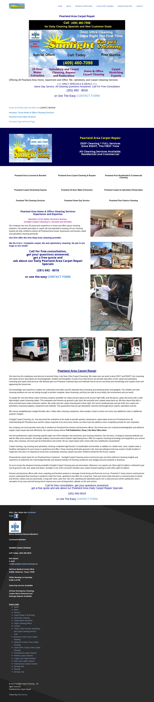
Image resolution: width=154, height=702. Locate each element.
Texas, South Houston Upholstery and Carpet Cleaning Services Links (27, 631)
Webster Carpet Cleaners (23, 655)
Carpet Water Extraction (23, 620)
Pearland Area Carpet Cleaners (26, 664)
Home (60, 6)
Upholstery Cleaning (105, 6)
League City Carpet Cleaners (25, 658)
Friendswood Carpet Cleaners (25, 653)
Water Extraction (125, 6)
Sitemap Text (19, 672)
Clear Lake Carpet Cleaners (24, 661)
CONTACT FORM (88, 95)
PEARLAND (22, 108)
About (68, 6)
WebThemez (22, 694)
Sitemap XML (19, 666)
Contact (139, 6)
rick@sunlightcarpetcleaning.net (23, 564)
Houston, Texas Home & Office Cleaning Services (31, 113)
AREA (34, 108)
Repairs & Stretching (83, 6)
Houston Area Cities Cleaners (22, 117)
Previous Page (15, 122)
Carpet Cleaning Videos (23, 623)
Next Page (30, 122)
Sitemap (17, 669)
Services (17, 612)
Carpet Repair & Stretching (24, 615)
